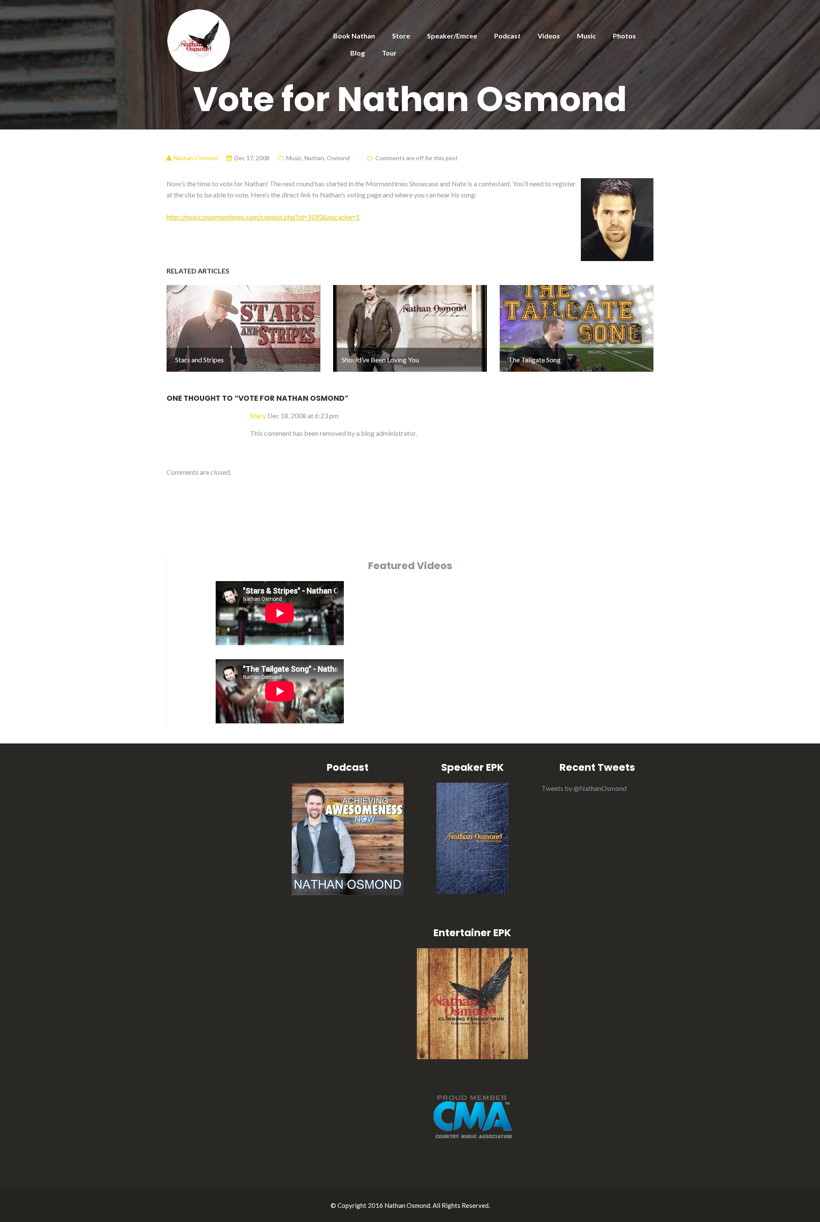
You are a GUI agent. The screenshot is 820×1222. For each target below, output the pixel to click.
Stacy (258, 415)
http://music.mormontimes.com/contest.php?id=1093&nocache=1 (263, 217)
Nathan (314, 158)
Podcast (507, 36)
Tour (389, 53)
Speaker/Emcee (452, 36)
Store (401, 36)
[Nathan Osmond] (199, 39)
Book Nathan (354, 36)
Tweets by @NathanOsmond (584, 788)
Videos (549, 36)
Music (586, 36)
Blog (357, 53)
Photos (624, 36)
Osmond (338, 158)
